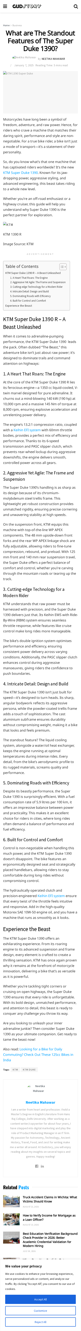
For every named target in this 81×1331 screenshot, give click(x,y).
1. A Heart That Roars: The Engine (29, 278)
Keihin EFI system (27, 430)
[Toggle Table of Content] (61, 266)
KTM (15, 1069)
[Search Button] (76, 6)
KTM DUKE (29, 1069)
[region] (40, 1295)
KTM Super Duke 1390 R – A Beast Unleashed (33, 273)
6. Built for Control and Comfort (28, 300)
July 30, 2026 (29, 1251)
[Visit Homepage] (40, 6)
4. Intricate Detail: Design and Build (29, 291)
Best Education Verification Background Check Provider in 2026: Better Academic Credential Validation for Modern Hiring (50, 1240)
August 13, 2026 (31, 1224)
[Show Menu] (5, 6)
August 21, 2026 (31, 1206)
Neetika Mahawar (53, 59)
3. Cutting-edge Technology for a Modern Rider (36, 287)
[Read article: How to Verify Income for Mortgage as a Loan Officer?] (11, 1219)
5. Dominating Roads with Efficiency (30, 296)
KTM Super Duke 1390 (20, 172)
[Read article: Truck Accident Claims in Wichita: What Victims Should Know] (11, 1201)
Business (17, 25)
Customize (40, 1311)
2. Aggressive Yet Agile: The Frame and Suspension (38, 282)
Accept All (40, 1299)
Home (6, 25)
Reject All (40, 1322)
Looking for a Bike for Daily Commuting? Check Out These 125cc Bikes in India (38, 1054)
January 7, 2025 (23, 65)
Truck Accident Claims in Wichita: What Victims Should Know (50, 1199)
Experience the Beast (18, 305)
